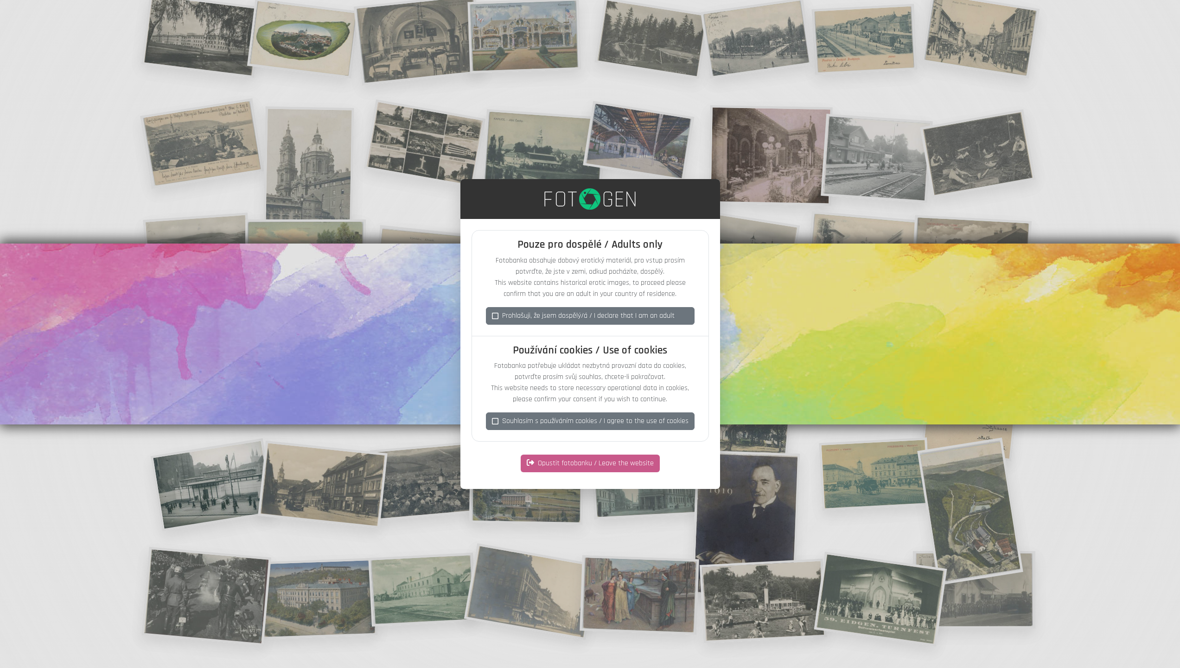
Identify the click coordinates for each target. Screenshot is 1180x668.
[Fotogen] (590, 199)
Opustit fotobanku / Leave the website (596, 463)
